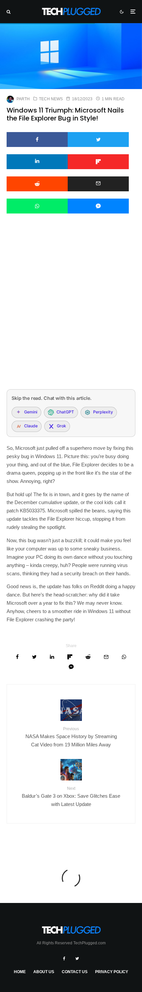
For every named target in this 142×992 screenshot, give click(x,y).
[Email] (98, 183)
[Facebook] (64, 959)
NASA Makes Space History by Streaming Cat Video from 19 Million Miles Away (71, 737)
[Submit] (37, 183)
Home (20, 971)
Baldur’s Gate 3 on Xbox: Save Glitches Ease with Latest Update (71, 796)
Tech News (51, 99)
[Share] (37, 139)
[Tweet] (98, 139)
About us (43, 971)
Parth (23, 99)
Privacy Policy (111, 971)
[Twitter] (77, 959)
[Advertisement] (71, 310)
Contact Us (75, 971)
